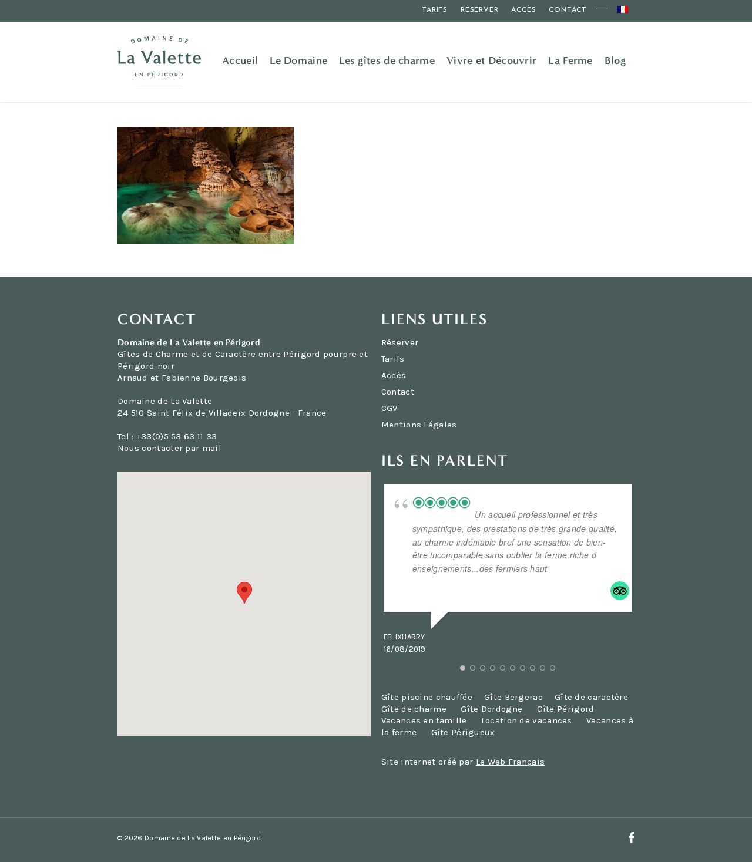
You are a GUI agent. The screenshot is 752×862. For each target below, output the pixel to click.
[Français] (623, 11)
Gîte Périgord (566, 708)
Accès (523, 10)
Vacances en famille (424, 720)
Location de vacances (526, 720)
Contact (568, 10)
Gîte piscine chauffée (426, 697)
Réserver (479, 10)
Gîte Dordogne (491, 708)
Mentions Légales (419, 424)
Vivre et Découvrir (491, 60)
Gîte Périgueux (463, 732)
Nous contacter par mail (169, 448)
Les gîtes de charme (387, 60)
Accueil (240, 60)
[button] (244, 593)
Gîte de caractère (591, 697)
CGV (389, 408)
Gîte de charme (413, 708)
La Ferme (570, 60)
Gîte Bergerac (513, 697)
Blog (615, 60)
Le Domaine (298, 60)
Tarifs (435, 10)
